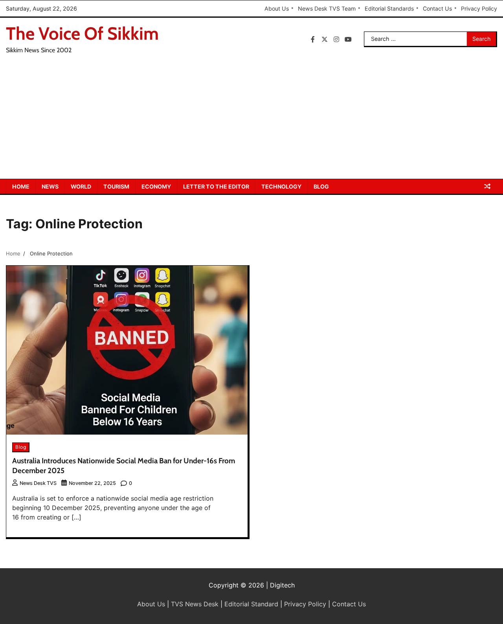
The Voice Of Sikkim (82, 33)
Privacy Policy (479, 8)
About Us (276, 8)
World (81, 186)
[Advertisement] (251, 120)
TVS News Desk (194, 604)
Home (20, 186)
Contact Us (437, 8)
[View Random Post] (487, 186)
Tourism (116, 186)
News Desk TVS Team (327, 8)
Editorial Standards (389, 8)
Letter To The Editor (216, 186)
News (50, 186)
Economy (156, 186)
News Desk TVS (38, 483)
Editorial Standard (251, 604)
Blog (321, 186)
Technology (281, 186)
